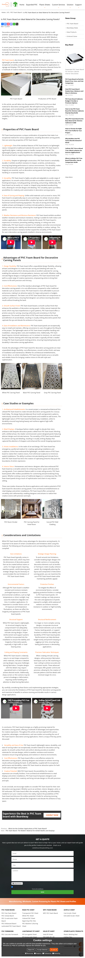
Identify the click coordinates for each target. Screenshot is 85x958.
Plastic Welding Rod (70, 934)
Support (78, 5)
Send (42, 892)
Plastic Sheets (44, 5)
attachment (18, 883)
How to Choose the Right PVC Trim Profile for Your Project (73, 122)
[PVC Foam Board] (16, 84)
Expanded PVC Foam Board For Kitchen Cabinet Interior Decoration (74, 71)
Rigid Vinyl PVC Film (29, 921)
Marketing (57, 953)
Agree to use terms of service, (27, 889)
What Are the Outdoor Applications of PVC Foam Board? (27, 829)
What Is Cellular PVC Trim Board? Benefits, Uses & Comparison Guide (73, 151)
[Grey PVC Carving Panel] (52, 376)
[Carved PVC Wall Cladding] (52, 509)
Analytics (38, 953)
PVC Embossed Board (9, 924)
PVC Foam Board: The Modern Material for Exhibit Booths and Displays (30, 831)
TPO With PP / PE (49, 937)
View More (69, 177)
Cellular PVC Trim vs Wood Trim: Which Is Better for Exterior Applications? (74, 141)
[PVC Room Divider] (11, 509)
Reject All (31, 949)
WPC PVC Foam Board (50, 913)
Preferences (47, 953)
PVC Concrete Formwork (10, 934)
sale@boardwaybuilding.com (42, 848)
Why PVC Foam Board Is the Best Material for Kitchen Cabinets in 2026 (74, 112)
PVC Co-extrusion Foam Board (10, 919)
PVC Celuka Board (8, 916)
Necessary (30, 953)
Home (21, 5)
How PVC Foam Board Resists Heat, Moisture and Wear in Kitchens (74, 82)
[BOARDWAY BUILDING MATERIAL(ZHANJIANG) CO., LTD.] (10, 4)
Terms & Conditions (37, 889)
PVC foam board (8, 60)
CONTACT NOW (52, 815)
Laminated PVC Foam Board (11, 926)
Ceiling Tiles (68, 937)
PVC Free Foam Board (9, 913)
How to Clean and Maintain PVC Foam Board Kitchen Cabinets (74, 161)
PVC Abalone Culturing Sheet (30, 925)
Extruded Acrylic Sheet (71, 916)
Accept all (54, 949)
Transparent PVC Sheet (30, 913)
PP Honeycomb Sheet (29, 937)
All (8, 12)
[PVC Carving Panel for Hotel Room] (31, 509)
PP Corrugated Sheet (29, 934)
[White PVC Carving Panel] (11, 376)
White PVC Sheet (28, 916)
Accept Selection (42, 949)
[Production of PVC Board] (47, 84)
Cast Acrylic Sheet (70, 913)
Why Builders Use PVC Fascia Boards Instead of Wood (73, 131)
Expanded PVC (31, 5)
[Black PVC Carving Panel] (31, 376)
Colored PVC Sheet (28, 918)
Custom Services (58, 5)
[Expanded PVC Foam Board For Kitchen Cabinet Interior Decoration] (74, 58)
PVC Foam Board (16, 12)
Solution (70, 5)
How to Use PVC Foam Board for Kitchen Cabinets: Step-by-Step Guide (74, 102)
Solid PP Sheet (48, 934)
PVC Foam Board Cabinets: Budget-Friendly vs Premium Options (74, 92)
